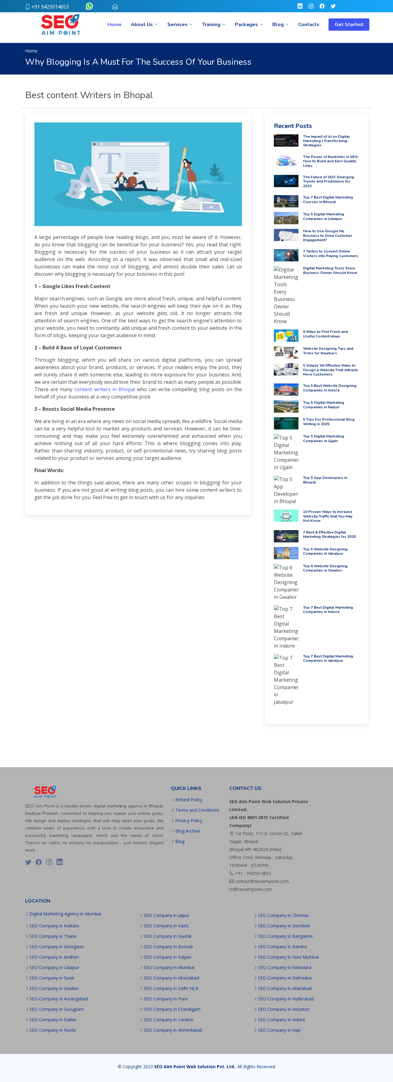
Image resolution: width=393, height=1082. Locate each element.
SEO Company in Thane (52, 936)
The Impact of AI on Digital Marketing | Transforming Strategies (326, 141)
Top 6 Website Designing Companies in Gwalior (325, 568)
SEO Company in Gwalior (54, 988)
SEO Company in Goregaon (56, 947)
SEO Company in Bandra (282, 947)
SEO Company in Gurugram (56, 1009)
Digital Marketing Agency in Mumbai (65, 914)
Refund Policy (188, 800)
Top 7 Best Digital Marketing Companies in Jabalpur (328, 658)
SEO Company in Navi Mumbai (288, 957)
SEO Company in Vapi (279, 1030)
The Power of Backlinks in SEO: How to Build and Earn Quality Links (331, 161)
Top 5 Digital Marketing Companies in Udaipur (323, 216)
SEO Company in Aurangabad (58, 999)
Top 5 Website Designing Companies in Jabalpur (325, 551)
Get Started (349, 24)
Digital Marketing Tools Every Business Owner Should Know (330, 270)
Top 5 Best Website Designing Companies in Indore (329, 387)
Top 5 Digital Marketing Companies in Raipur (323, 404)
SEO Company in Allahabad (285, 988)
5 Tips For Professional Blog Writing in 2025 (329, 421)
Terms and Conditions (197, 810)
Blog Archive (187, 831)
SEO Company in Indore (281, 1020)
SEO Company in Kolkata (54, 926)
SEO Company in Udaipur (54, 967)
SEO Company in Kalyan (167, 957)
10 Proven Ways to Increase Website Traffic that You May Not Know (327, 516)
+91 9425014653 (50, 6)
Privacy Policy (188, 820)
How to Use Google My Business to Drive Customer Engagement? (327, 235)
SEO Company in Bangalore (285, 936)
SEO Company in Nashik (168, 936)
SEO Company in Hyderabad (286, 999)
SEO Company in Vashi (166, 926)
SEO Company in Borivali (168, 947)
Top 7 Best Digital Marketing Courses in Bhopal (328, 199)
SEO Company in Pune (166, 999)
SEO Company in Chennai (283, 915)
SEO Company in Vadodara (284, 967)
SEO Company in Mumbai (169, 967)
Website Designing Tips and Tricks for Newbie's (328, 350)
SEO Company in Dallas (52, 1020)
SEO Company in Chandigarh (172, 1009)
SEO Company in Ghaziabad (171, 978)
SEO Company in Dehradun (285, 978)
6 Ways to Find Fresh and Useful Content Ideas (325, 333)
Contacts (308, 24)
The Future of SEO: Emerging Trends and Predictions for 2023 (328, 181)
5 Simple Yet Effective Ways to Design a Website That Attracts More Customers (330, 370)
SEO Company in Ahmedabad (173, 1030)
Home (114, 24)
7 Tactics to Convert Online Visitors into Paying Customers (330, 253)
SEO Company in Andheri (54, 957)
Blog (180, 841)
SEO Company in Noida (52, 1030)
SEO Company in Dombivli (284, 926)
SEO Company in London (168, 1020)
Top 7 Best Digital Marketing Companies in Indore (328, 609)
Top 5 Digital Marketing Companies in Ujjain (323, 438)
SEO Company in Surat (51, 978)
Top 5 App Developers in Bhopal (325, 479)
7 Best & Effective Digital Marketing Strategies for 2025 (329, 534)
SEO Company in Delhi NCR (171, 988)
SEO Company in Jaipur (166, 915)
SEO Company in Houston (283, 1009)
